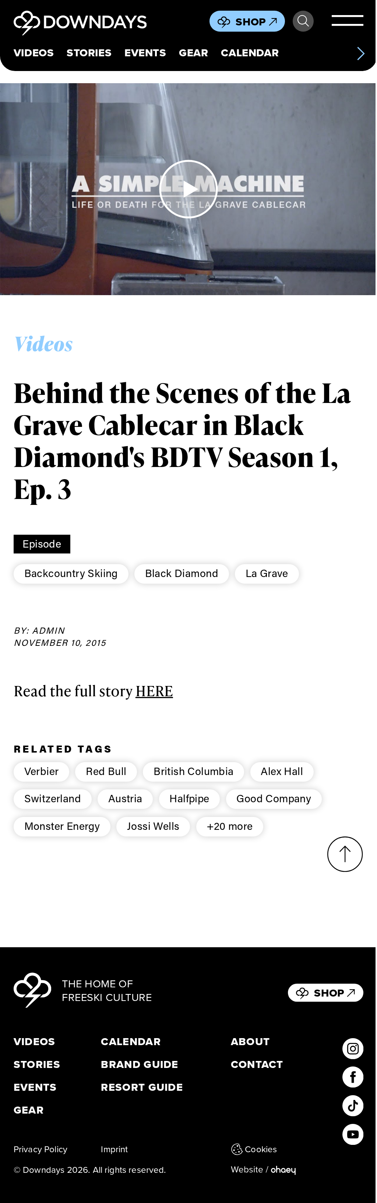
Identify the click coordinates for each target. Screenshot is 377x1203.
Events (145, 53)
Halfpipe (189, 798)
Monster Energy (62, 826)
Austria (125, 798)
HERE (154, 690)
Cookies (261, 1149)
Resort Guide (142, 1087)
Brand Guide (139, 1064)
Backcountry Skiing (71, 573)
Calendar (250, 53)
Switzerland (52, 798)
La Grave (267, 573)
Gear (193, 53)
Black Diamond (181, 573)
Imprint (114, 1149)
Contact (257, 1064)
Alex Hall (282, 771)
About (250, 1041)
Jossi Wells (153, 826)
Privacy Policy (40, 1149)
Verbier (41, 771)
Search (303, 21)
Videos (34, 53)
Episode (41, 544)
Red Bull (106, 771)
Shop (251, 21)
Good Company (273, 798)
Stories (89, 53)
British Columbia (194, 771)
